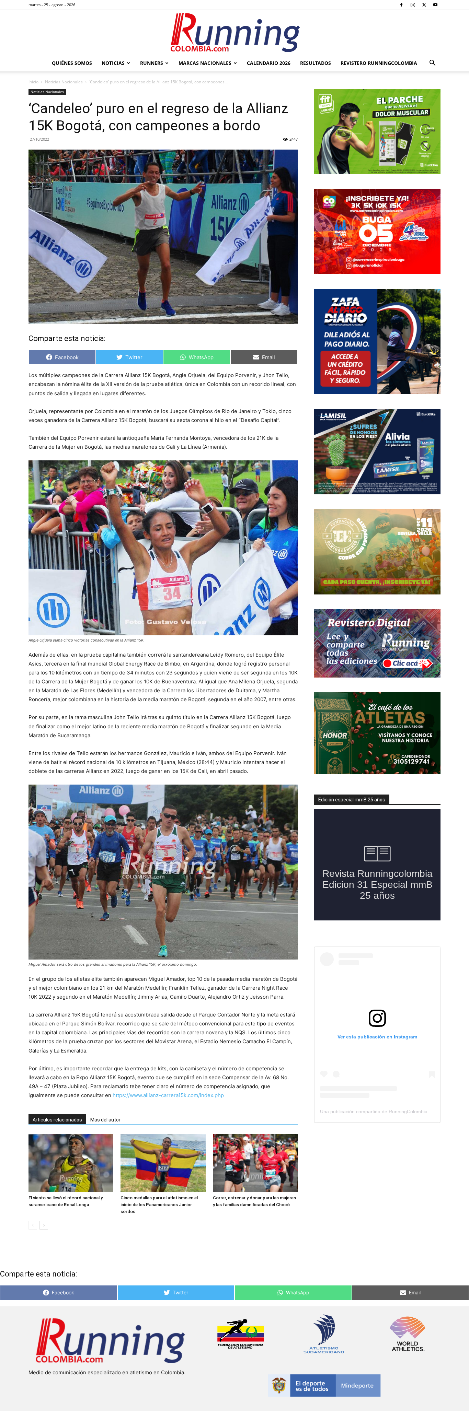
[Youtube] (435, 5)
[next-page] (43, 1225)
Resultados (315, 63)
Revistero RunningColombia (379, 63)
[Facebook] (401, 5)
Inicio (33, 82)
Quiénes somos (72, 63)
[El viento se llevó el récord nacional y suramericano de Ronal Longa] (70, 1163)
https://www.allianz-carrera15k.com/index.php (168, 1095)
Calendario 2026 (268, 63)
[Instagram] (413, 5)
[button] (432, 63)
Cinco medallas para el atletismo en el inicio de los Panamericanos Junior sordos (159, 1204)
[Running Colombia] (234, 32)
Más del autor (105, 1119)
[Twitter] (424, 5)
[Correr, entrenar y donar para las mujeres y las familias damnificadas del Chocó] (255, 1163)
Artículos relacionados (57, 1119)
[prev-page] (32, 1225)
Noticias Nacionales (64, 82)
